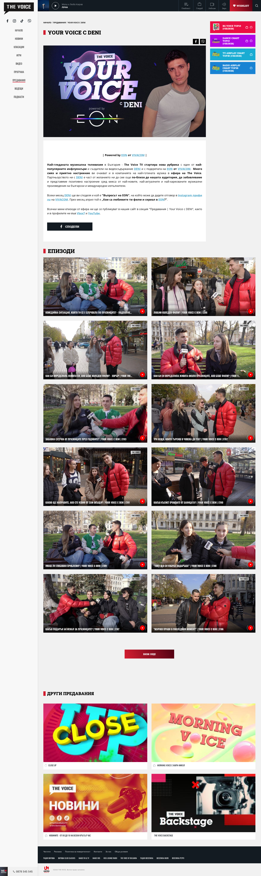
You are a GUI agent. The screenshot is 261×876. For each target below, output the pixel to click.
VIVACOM (138, 155)
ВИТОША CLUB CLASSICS (66, 858)
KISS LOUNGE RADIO (110, 858)
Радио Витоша (49, 858)
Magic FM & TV (84, 858)
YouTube (94, 213)
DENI (137, 169)
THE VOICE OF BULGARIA (129, 858)
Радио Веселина (146, 858)
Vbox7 (81, 213)
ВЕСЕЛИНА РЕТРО (178, 858)
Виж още (149, 654)
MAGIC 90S (96, 858)
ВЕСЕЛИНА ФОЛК (163, 858)
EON (124, 155)
